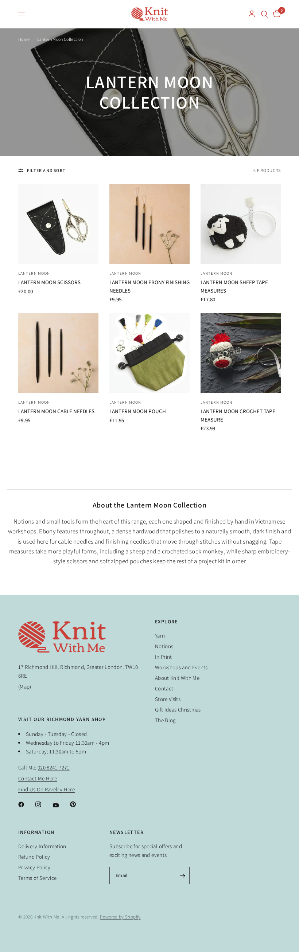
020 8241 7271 (53, 767)
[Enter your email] (182, 875)
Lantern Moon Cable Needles (56, 411)
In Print (163, 656)
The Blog (165, 720)
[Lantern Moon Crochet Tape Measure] (241, 353)
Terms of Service (37, 877)
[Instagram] (43, 804)
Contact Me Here (37, 778)
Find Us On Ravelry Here (46, 789)
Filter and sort (46, 170)
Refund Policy (34, 856)
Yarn (160, 635)
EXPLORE (166, 621)
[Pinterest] (78, 804)
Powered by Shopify (120, 917)
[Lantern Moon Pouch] (149, 353)
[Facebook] (26, 804)
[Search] (265, 14)
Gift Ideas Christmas (178, 709)
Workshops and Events (181, 667)
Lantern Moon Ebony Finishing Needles (149, 286)
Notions (164, 646)
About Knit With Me (177, 677)
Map (25, 686)
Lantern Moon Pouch (137, 411)
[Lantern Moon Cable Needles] (58, 353)
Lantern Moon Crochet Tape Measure (238, 415)
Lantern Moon (34, 273)
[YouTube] (61, 805)
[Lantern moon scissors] (58, 224)
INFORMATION (36, 832)
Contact (164, 688)
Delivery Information (42, 846)
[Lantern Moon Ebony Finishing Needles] (149, 224)
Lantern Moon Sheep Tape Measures (234, 286)
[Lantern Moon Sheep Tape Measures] (241, 224)
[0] (276, 14)
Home (24, 39)
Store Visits (167, 699)
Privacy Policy (34, 867)
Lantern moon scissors (49, 282)
